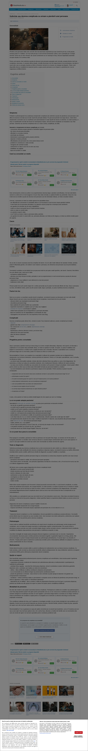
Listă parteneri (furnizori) (45, 733)
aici (34, 740)
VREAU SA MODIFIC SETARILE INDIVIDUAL (78, 736)
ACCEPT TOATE (78, 732)
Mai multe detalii (10, 730)
